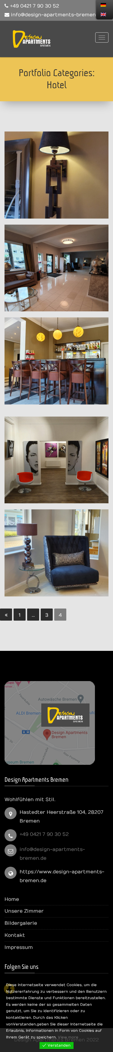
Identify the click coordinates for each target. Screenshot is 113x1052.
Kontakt (15, 935)
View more (68, 1037)
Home (12, 899)
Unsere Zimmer (24, 911)
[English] (103, 14)
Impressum (19, 947)
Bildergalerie (21, 923)
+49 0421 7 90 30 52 (44, 834)
